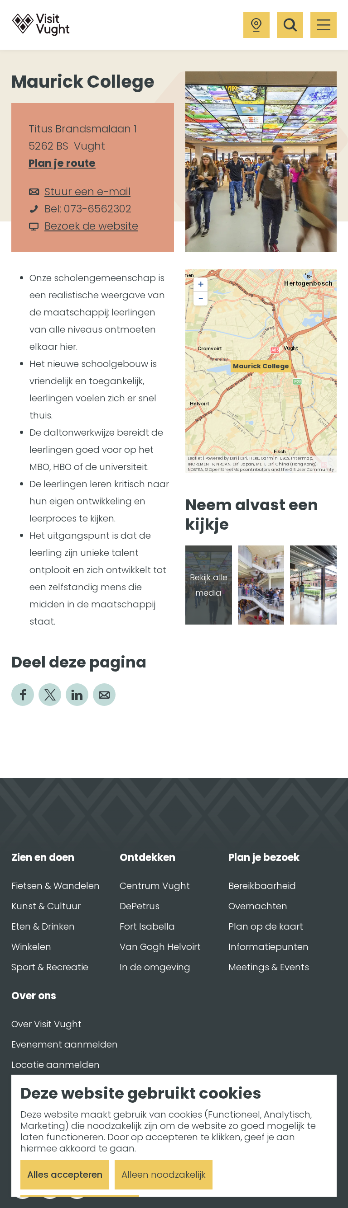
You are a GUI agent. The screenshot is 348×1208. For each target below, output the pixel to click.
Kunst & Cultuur (46, 906)
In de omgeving (155, 967)
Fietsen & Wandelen (55, 885)
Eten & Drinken (43, 926)
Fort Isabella (147, 926)
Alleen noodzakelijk (163, 1174)
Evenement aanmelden (64, 1044)
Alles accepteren (64, 1174)
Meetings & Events (268, 967)
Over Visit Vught (46, 1024)
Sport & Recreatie (49, 967)
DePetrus (140, 906)
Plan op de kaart (265, 926)
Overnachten (257, 906)
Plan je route (66, 163)
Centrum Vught (155, 885)
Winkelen (31, 946)
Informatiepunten (268, 946)
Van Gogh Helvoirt (160, 946)
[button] (261, 371)
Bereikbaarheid (262, 885)
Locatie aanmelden (55, 1064)
